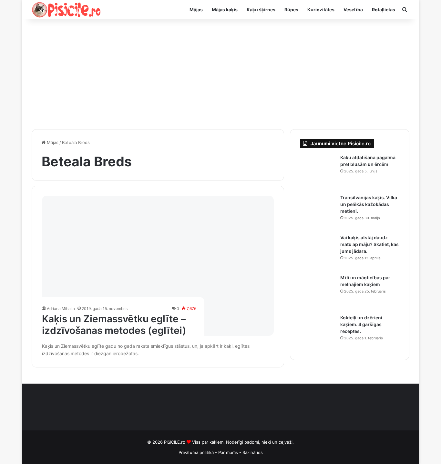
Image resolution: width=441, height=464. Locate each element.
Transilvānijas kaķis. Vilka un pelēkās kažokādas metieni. (368, 204)
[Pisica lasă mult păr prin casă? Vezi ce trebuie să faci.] (317, 252)
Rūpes (291, 9)
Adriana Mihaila (61, 308)
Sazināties (252, 452)
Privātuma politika (196, 452)
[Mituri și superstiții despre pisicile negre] (317, 292)
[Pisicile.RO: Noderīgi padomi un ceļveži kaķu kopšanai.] (66, 10)
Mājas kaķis (225, 9)
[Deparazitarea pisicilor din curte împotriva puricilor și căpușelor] (317, 172)
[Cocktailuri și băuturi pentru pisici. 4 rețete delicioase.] (317, 332)
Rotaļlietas (383, 9)
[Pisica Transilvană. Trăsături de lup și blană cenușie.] (317, 212)
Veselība (353, 9)
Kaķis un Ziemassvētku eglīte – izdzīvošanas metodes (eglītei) (114, 324)
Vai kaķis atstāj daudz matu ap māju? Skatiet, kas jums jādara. (369, 244)
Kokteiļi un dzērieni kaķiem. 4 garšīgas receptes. (361, 324)
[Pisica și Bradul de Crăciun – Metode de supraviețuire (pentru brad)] (158, 265)
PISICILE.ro (175, 442)
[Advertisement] (220, 74)
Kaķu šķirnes (261, 9)
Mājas (196, 9)
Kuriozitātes (320, 9)
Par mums (228, 452)
